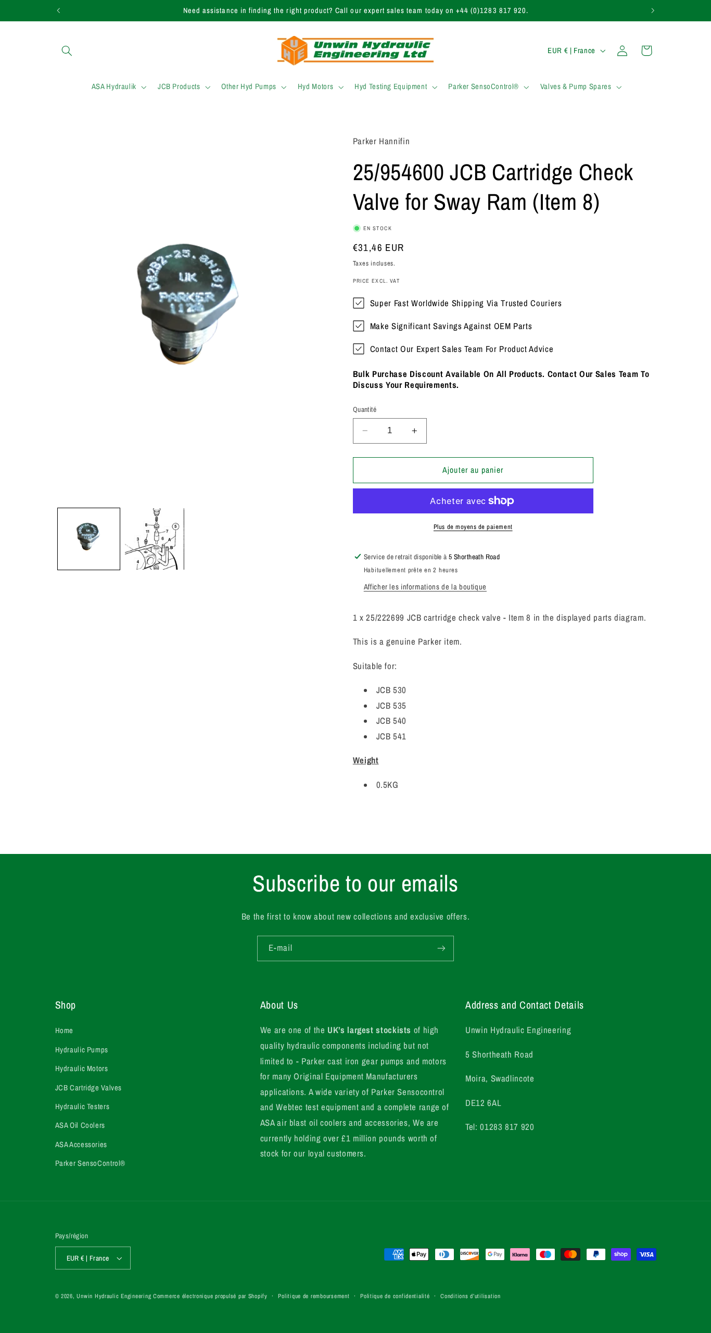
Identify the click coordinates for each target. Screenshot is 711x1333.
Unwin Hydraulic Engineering (114, 1296)
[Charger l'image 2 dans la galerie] (156, 539)
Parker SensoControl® (90, 1163)
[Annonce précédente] (58, 10)
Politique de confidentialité (395, 1296)
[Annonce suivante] (652, 10)
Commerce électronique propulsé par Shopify (210, 1296)
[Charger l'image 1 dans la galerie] (89, 539)
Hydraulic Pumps (81, 1050)
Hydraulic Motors (81, 1068)
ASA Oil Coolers (80, 1125)
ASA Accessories (81, 1144)
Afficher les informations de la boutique (425, 587)
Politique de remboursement (313, 1296)
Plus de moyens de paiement (473, 526)
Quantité (364, 409)
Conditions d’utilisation (470, 1296)
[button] (67, 50)
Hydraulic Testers (82, 1106)
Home (64, 1030)
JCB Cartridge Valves (88, 1088)
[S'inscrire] (441, 948)
